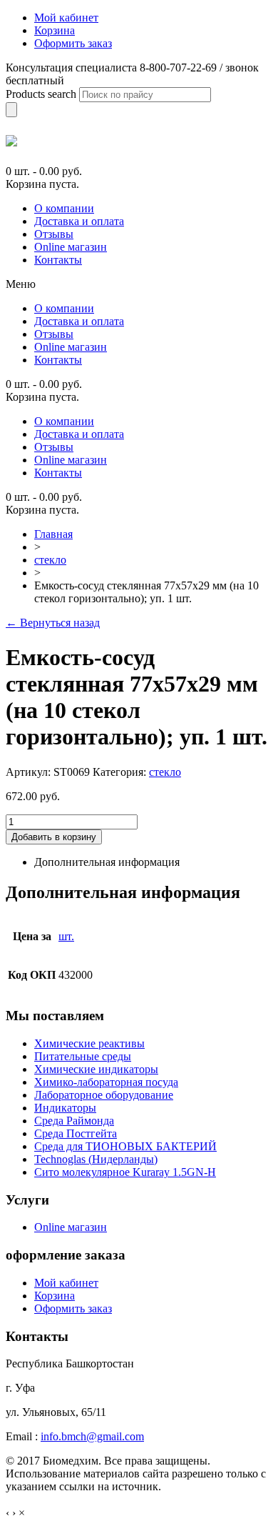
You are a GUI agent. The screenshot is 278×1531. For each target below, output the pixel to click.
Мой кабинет (66, 1283)
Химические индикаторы (96, 1069)
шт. (66, 936)
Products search (41, 94)
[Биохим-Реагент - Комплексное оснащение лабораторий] (11, 140)
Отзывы (53, 234)
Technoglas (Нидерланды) (96, 1159)
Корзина (54, 1296)
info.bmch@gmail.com (92, 1436)
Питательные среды (82, 1056)
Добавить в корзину (53, 837)
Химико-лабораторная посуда (106, 1082)
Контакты (58, 260)
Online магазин (70, 247)
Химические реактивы (89, 1043)
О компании (64, 208)
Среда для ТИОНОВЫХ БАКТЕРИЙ (125, 1146)
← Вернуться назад (53, 623)
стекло (50, 560)
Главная (53, 534)
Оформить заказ (73, 1308)
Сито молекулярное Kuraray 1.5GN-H (125, 1172)
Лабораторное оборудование (103, 1095)
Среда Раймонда (74, 1120)
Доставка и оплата (79, 221)
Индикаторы (65, 1108)
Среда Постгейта (75, 1133)
